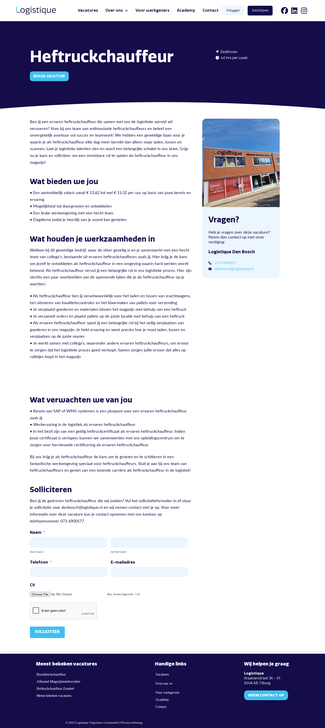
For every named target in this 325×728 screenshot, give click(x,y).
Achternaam (119, 551)
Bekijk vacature (49, 76)
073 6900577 (226, 263)
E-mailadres (123, 562)
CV (32, 585)
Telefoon (41, 562)
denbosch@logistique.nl (234, 269)
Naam (37, 532)
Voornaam (36, 551)
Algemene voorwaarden (104, 722)
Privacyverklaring (131, 722)
